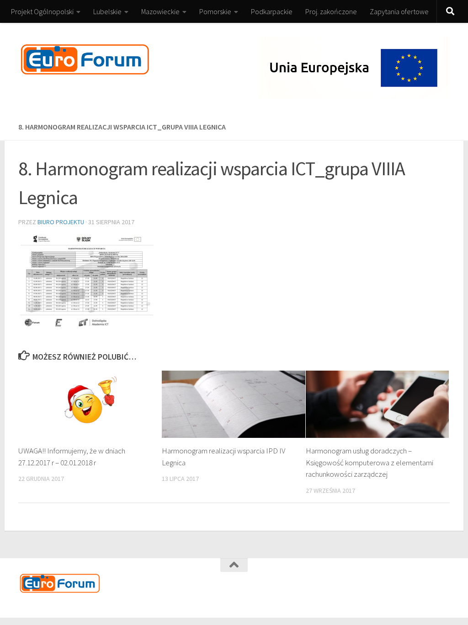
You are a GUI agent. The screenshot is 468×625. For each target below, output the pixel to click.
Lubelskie (107, 11)
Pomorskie (215, 11)
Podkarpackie (271, 11)
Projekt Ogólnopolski (42, 11)
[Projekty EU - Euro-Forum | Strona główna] (85, 59)
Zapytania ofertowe (399, 11)
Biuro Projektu (60, 222)
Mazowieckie (160, 11)
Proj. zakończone (331, 11)
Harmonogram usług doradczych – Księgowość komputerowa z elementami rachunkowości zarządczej (369, 462)
